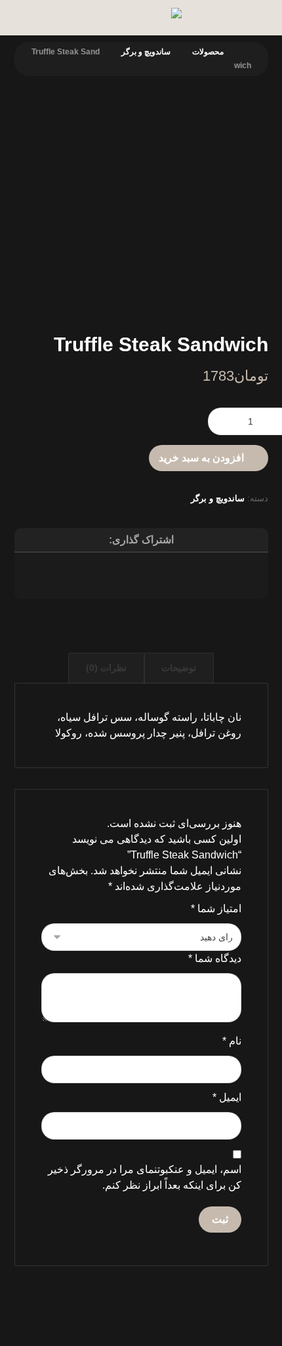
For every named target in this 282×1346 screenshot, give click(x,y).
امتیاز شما (216, 908)
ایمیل (226, 1097)
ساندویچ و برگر (218, 498)
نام (231, 1041)
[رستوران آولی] (103, 18)
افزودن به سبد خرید (201, 457)
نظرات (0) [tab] (106, 668)
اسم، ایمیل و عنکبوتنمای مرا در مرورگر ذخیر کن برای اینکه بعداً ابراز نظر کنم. (144, 1177)
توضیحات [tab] (178, 668)
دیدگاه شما (214, 958)
